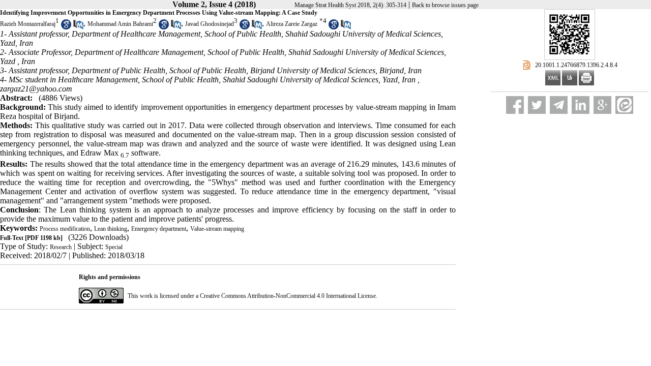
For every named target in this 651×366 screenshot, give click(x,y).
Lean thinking (110, 228)
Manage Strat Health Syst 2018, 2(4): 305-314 (350, 5)
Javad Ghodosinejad (209, 23)
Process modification (65, 228)
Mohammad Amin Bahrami (120, 23)
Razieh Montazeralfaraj (27, 23)
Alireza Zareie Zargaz (291, 23)
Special (114, 247)
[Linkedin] (580, 105)
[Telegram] (559, 105)
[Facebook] (515, 105)
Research (61, 247)
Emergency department (158, 228)
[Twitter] (537, 105)
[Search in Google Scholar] (66, 27)
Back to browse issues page (445, 5)
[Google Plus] (602, 105)
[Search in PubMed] (78, 27)
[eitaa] (624, 105)
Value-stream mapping (217, 228)
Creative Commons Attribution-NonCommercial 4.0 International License (288, 295)
